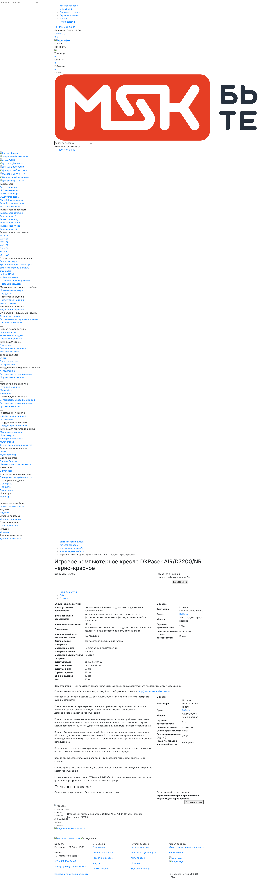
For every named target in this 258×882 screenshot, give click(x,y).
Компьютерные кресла (12, 506)
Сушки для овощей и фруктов (16, 445)
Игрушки (4, 532)
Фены (3, 451)
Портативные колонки (12, 300)
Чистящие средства (11, 283)
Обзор (63, 595)
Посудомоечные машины (13, 425)
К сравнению (180, 581)
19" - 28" (4, 235)
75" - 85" (4, 254)
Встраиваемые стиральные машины (19, 319)
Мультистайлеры (9, 454)
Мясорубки (6, 390)
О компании (66, 9)
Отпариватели (7, 364)
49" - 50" (4, 245)
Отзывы (64, 598)
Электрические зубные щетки (16, 477)
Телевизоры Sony (9, 219)
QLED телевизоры (9, 193)
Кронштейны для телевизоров (16, 264)
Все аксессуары (8, 261)
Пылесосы (5, 345)
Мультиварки (7, 435)
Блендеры (5, 393)
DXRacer (183, 614)
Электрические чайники (13, 416)
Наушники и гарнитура (12, 309)
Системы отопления (11, 338)
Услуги (63, 18)
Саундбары (6, 271)
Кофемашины (7, 419)
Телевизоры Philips (10, 225)
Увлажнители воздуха (11, 335)
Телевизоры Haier (9, 229)
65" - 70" (4, 251)
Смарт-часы (6, 490)
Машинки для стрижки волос (15, 464)
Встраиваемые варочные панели (17, 399)
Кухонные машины (10, 387)
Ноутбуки (5, 512)
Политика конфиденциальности (71, 874)
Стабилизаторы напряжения (15, 280)
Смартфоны (6, 483)
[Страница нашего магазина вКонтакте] (175, 857)
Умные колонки (8, 303)
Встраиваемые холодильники (16, 374)
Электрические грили (11, 438)
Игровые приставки (10, 519)
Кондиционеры (8, 332)
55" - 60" (4, 248)
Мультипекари (7, 441)
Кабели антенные (9, 277)
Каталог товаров (69, 5)
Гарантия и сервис (70, 15)
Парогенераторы (9, 361)
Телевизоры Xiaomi (10, 222)
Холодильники (7, 370)
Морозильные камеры (12, 377)
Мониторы (5, 496)
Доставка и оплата (70, 12)
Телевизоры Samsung (11, 213)
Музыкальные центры (11, 290)
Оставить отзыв (194, 802)
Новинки (135, 863)
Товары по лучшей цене (143, 852)
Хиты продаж (138, 857)
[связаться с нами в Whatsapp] (55, 50)
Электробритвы (8, 461)
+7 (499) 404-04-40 (64, 27)
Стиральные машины (11, 316)
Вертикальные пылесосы (13, 348)
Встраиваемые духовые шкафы (16, 403)
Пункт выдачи (67, 21)
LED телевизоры (9, 190)
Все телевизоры (8, 187)
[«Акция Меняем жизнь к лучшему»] (69, 828)
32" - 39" (4, 238)
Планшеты (5, 487)
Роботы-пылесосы (9, 351)
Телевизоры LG (8, 216)
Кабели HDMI (7, 274)
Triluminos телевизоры (12, 203)
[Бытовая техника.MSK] (67, 838)
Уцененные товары (141, 868)
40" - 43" (4, 242)
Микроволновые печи (11, 432)
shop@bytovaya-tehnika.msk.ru (153, 691)
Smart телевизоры (10, 206)
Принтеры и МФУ (9, 525)
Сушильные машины (11, 322)
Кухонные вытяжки (10, 406)
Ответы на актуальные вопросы (186, 847)
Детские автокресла (11, 538)
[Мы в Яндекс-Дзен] (62, 40)
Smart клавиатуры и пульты (15, 267)
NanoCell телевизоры (11, 200)
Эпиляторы (6, 470)
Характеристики (69, 592)
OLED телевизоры (9, 196)
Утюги (3, 358)
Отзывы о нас (176, 852)
